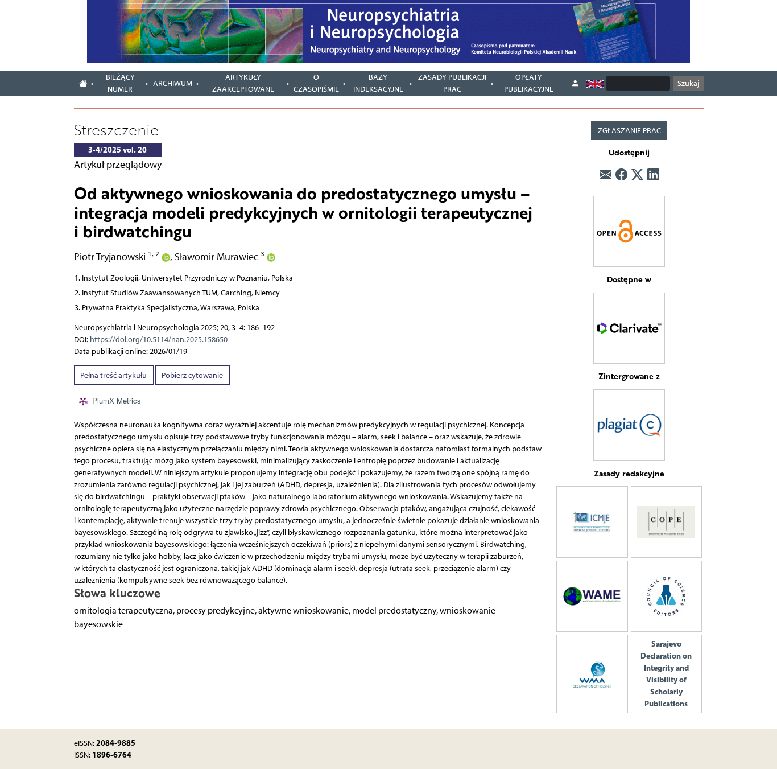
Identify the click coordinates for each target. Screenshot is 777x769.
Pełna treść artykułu (113, 375)
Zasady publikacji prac (452, 83)
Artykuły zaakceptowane (243, 83)
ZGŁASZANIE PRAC (629, 130)
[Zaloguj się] (575, 84)
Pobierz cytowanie (192, 375)
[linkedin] (653, 175)
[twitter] (637, 175)
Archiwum (172, 83)
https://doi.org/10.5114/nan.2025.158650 (159, 339)
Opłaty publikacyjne (528, 83)
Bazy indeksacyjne (378, 83)
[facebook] (621, 175)
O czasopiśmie (316, 83)
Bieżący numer (120, 83)
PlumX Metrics (116, 400)
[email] (605, 175)
